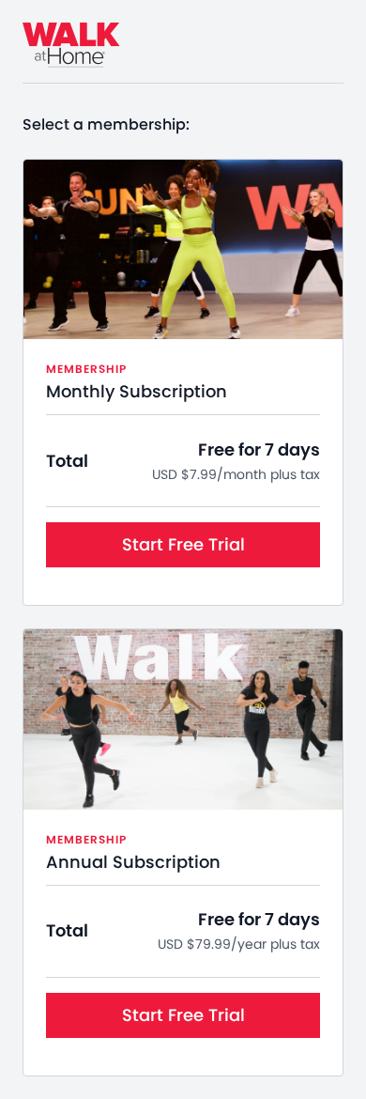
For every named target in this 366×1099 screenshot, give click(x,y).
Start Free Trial (183, 544)
